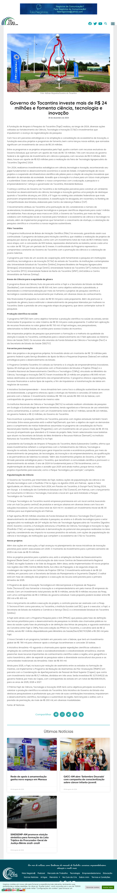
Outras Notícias (31, 877)
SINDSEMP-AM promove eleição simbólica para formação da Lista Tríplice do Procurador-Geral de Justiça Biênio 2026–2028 (30, 839)
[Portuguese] (18, 890)
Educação (107, 873)
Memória (53, 877)
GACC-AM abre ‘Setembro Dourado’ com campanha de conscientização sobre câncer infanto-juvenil (84, 779)
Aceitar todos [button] (108, 887)
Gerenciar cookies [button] (92, 887)
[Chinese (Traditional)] (6, 890)
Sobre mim (84, 877)
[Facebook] (90, 23)
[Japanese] (15, 890)
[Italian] (12, 890)
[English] (9, 890)
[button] (105, 23)
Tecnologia (75, 873)
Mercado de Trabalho (57, 873)
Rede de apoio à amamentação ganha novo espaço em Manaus (29, 778)
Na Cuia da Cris (69, 877)
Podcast (41, 873)
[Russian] (21, 890)
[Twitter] (95, 23)
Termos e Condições (101, 877)
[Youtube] (100, 23)
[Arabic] (3, 890)
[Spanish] (24, 890)
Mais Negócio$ (28, 873)
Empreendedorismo (91, 873)
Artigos (44, 877)
